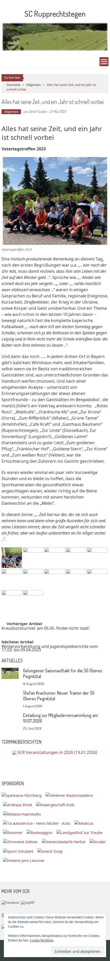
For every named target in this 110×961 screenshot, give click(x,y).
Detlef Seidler (38, 111)
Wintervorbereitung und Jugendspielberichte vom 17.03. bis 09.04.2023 (50, 649)
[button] (12, 557)
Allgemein (33, 85)
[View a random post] (7, 62)
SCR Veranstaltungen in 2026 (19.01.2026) (57, 752)
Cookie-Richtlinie (41, 940)
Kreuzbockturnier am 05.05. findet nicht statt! (46, 629)
